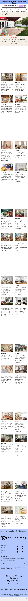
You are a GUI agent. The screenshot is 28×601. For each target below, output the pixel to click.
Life (2, 285)
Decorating (11, 11)
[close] (27, 598)
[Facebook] (17, 549)
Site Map (3, 553)
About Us (3, 547)
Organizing (17, 82)
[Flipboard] (22, 552)
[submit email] (24, 563)
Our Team (3, 545)
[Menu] (2, 6)
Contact (3, 550)
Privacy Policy (13, 568)
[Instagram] (17, 546)
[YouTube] (17, 552)
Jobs (18, 589)
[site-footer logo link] (4, 589)
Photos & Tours (4, 11)
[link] (14, 40)
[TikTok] (22, 546)
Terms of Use (4, 568)
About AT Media (12, 589)
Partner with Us (23, 589)
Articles (17, 11)
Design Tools (23, 11)
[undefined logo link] (11, 5)
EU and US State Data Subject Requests (18, 595)
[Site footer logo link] (14, 538)
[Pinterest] (22, 549)
